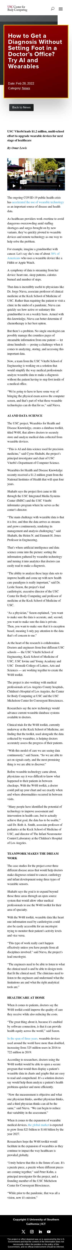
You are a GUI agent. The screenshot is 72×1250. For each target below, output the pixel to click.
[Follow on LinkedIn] (40, 1231)
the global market (38, 1125)
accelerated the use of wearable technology (38, 202)
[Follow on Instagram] (31, 1231)
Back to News (21, 107)
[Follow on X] (23, 1231)
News (26, 88)
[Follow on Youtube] (48, 1231)
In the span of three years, (22, 1038)
